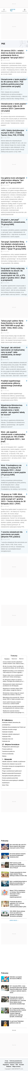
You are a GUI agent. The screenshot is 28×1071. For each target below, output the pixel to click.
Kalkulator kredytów (7, 732)
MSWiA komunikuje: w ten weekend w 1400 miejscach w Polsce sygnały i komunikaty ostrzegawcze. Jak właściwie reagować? (13, 671)
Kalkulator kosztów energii (9, 729)
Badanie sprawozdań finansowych (11, 773)
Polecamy (4, 973)
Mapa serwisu (16, 1066)
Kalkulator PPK (6, 736)
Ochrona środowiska (8, 753)
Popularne (6, 658)
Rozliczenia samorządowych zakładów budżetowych (13, 781)
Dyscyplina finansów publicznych (11, 775)
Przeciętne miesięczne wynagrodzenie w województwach (13, 767)
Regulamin (6, 1064)
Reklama (8, 1066)
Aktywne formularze (12, 744)
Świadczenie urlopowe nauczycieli (11, 764)
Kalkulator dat (6, 741)
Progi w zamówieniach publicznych (12, 771)
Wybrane (21, 658)
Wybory (4, 756)
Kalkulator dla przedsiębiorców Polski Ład (13, 727)
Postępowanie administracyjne (10, 746)
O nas (6, 1061)
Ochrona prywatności (15, 1061)
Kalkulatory (8, 720)
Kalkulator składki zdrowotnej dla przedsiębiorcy (11, 723)
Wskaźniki (8, 759)
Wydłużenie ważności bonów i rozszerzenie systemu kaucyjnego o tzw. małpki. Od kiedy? (14, 711)
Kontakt (21, 1064)
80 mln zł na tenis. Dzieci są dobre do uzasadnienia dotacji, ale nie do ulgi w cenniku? (13, 667)
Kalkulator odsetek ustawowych (11, 734)
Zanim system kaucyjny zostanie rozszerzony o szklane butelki (12, 702)
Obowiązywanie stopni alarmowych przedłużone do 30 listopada (12, 684)
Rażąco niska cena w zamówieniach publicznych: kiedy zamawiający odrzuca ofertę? (13, 676)
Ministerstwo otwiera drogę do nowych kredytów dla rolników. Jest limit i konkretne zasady (13, 694)
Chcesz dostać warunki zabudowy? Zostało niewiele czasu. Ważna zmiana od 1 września (13, 662)
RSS (17, 1064)
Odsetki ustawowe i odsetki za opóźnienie (13, 761)
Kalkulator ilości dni (7, 739)
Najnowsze (14, 658)
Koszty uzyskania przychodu (10, 778)
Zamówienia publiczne (8, 751)
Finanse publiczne (7, 749)
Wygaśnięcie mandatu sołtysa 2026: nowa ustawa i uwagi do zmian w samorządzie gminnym (13, 689)
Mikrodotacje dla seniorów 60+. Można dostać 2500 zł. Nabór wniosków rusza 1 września (14, 698)
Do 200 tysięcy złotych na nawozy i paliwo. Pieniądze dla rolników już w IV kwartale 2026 (13, 680)
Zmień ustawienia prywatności (13, 1062)
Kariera (12, 1064)
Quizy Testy (5, 785)
